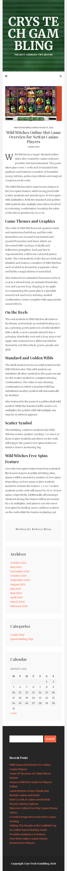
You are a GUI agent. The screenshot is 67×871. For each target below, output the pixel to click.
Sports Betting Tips (21, 639)
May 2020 (16, 593)
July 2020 (15, 588)
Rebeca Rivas (32, 128)
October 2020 (18, 575)
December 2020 (19, 571)
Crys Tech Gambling (33, 35)
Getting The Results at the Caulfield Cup (32, 825)
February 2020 (19, 606)
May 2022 (16, 567)
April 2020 (16, 597)
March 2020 (17, 601)
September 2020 (20, 580)
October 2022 (18, 562)
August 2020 (17, 584)
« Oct (13, 713)
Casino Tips (33, 147)
